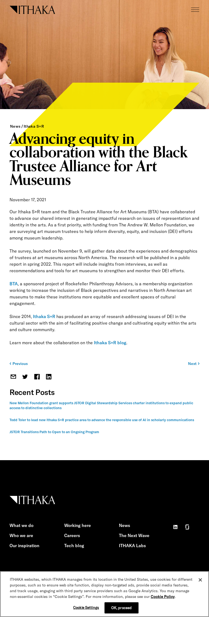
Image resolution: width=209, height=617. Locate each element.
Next (192, 363)
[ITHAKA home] (32, 9)
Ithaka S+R (34, 126)
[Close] (200, 580)
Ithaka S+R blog (110, 342)
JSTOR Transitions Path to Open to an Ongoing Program (54, 432)
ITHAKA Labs (132, 545)
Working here (77, 525)
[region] (104, 594)
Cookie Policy (163, 596)
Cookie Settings (86, 607)
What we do (21, 525)
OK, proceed (121, 608)
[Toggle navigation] (195, 10)
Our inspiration (24, 545)
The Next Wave (134, 535)
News (15, 126)
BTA (14, 283)
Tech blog (74, 545)
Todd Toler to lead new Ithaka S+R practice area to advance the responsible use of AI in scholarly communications (102, 420)
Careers (72, 535)
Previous (20, 363)
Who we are (21, 535)
